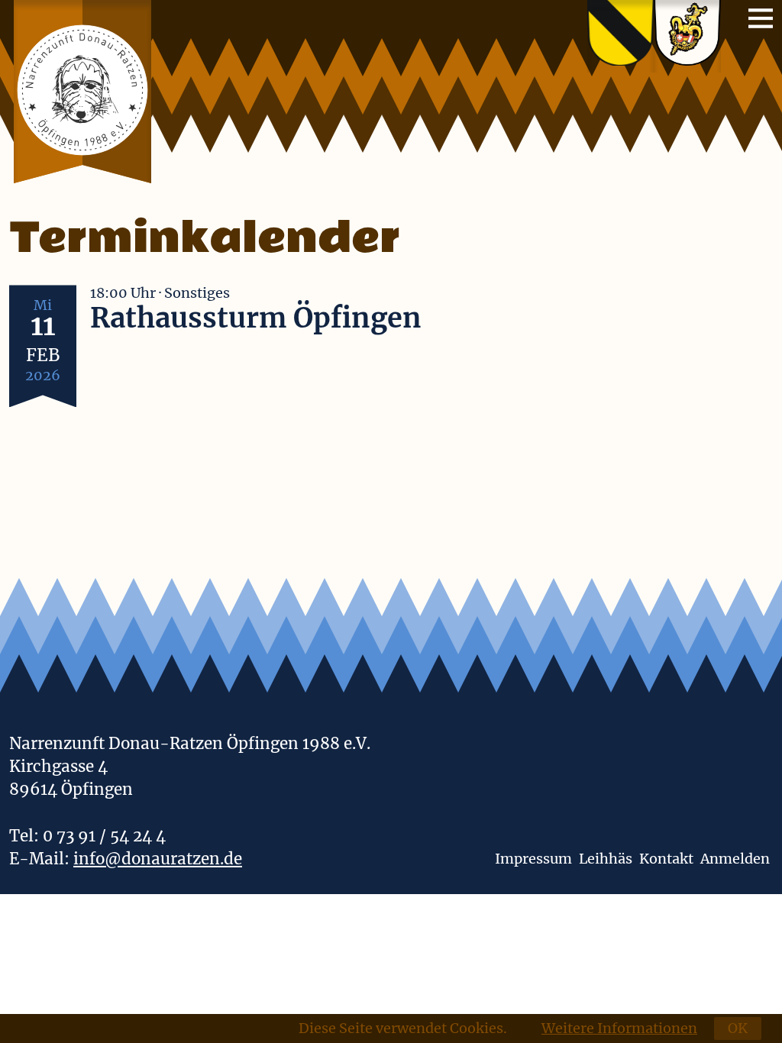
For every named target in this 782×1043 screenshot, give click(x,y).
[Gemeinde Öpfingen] (620, 36)
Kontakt (666, 858)
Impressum (533, 858)
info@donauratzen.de (157, 859)
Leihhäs (605, 858)
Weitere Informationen (619, 1028)
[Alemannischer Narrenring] (687, 36)
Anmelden (735, 858)
